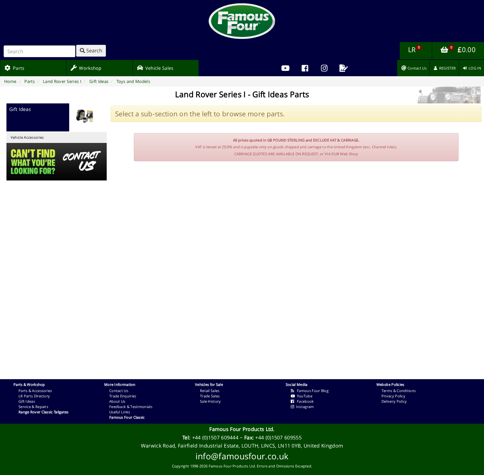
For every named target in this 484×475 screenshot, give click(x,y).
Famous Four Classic (127, 417)
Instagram (304, 406)
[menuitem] (305, 68)
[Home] (242, 21)
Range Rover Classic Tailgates (43, 411)
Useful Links (119, 411)
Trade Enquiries (122, 395)
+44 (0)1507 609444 (215, 437)
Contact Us (118, 390)
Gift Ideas (26, 401)
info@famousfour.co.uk (242, 456)
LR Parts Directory (34, 395)
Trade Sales (210, 395)
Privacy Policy (393, 395)
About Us (117, 401)
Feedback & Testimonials (130, 406)
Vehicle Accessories (27, 137)
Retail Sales (210, 390)
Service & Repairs (33, 406)
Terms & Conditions (398, 390)
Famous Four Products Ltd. (242, 429)
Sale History (210, 401)
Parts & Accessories (35, 390)
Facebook (304, 401)
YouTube (303, 395)
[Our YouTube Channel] (285, 68)
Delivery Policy (394, 401)
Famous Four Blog (311, 390)
